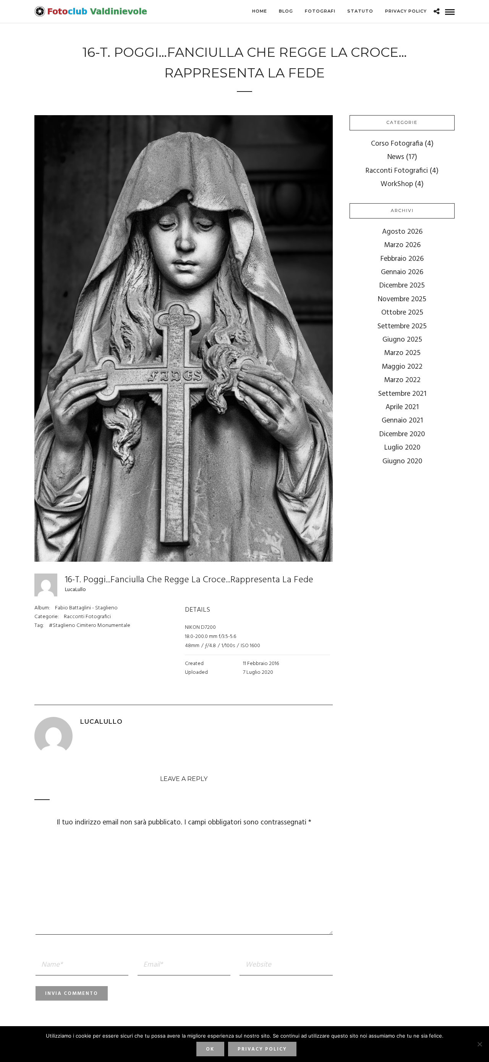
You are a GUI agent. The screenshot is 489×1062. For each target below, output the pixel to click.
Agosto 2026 (402, 232)
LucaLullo (75, 589)
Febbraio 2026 (402, 259)
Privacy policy (262, 1049)
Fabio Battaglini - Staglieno (86, 608)
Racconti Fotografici (87, 616)
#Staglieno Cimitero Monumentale (89, 625)
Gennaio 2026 (402, 272)
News (395, 157)
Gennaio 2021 (402, 420)
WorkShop (397, 184)
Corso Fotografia (397, 143)
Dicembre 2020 (402, 434)
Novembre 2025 (402, 299)
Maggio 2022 (402, 367)
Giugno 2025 (402, 339)
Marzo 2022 (402, 380)
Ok (210, 1049)
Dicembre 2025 (402, 285)
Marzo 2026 (402, 245)
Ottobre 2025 (402, 312)
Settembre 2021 (402, 394)
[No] (479, 1044)
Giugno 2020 (402, 461)
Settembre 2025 (402, 326)
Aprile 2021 (402, 407)
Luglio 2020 (402, 447)
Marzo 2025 (402, 353)
